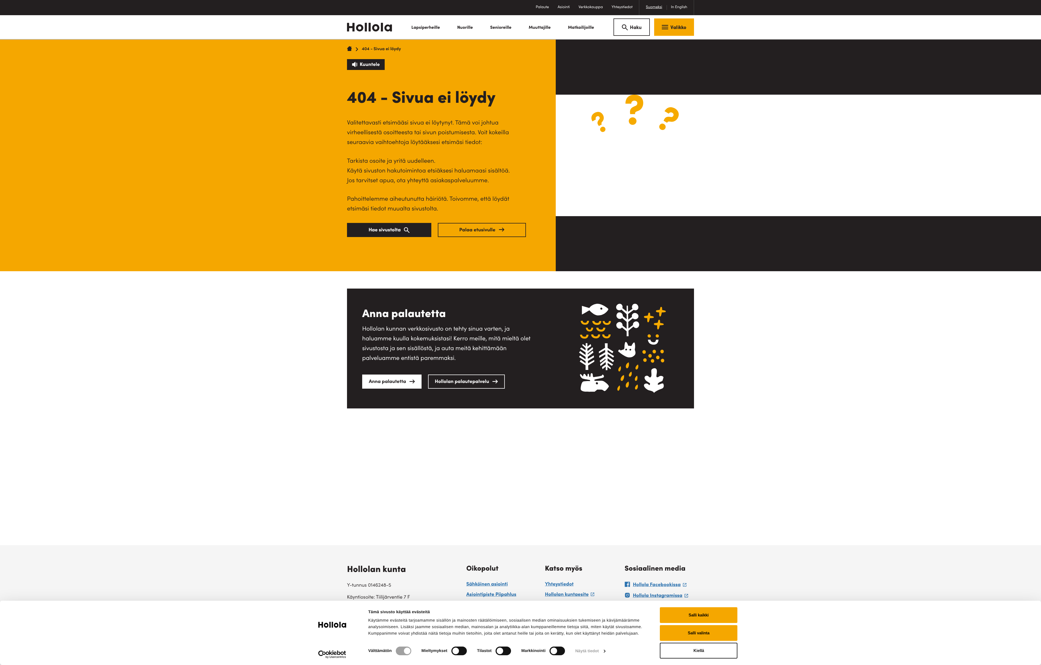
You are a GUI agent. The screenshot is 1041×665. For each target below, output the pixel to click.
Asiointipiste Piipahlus (491, 595)
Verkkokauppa (593, 10)
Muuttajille (540, 28)
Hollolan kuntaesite (569, 595)
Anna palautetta (388, 382)
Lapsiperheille (425, 28)
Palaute (544, 10)
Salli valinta (698, 633)
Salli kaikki (699, 615)
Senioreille (501, 28)
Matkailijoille (581, 28)
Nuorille (465, 28)
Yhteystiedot (622, 7)
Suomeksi (654, 7)
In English (679, 7)
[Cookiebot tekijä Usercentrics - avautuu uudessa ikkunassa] (332, 654)
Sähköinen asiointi (487, 584)
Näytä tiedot (587, 651)
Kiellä (698, 650)
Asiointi (564, 7)
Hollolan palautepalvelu (462, 382)
